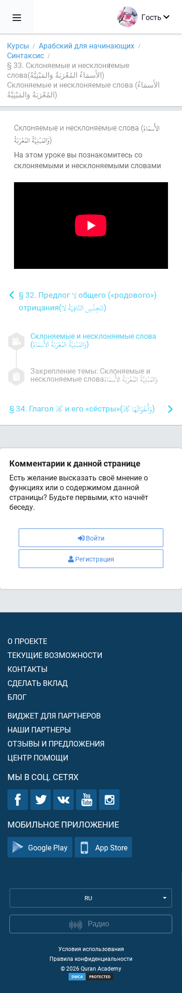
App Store (111, 847)
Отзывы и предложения (56, 743)
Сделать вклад (37, 683)
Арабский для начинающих (86, 45)
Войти (95, 538)
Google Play (48, 847)
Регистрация (94, 559)
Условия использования (91, 948)
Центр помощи (37, 757)
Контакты (27, 669)
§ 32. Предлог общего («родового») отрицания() (88, 302)
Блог (17, 697)
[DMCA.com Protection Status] (91, 976)
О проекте (27, 641)
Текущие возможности (54, 655)
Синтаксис (25, 55)
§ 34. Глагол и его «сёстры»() (82, 409)
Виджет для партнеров (54, 715)
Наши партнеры (39, 729)
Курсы (18, 45)
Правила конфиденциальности (91, 958)
